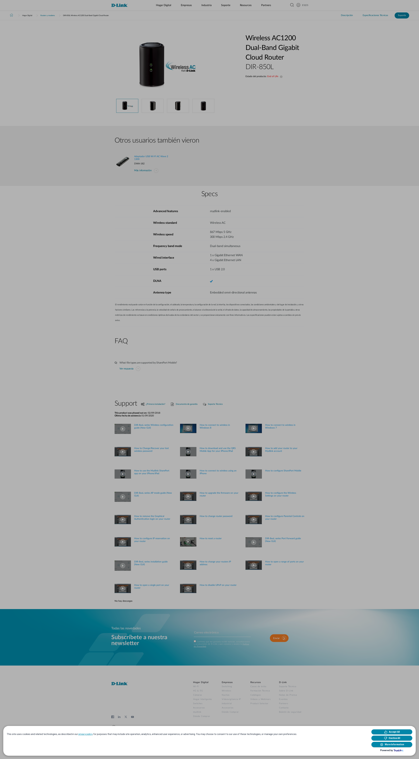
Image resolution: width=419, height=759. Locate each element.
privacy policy (85, 734)
